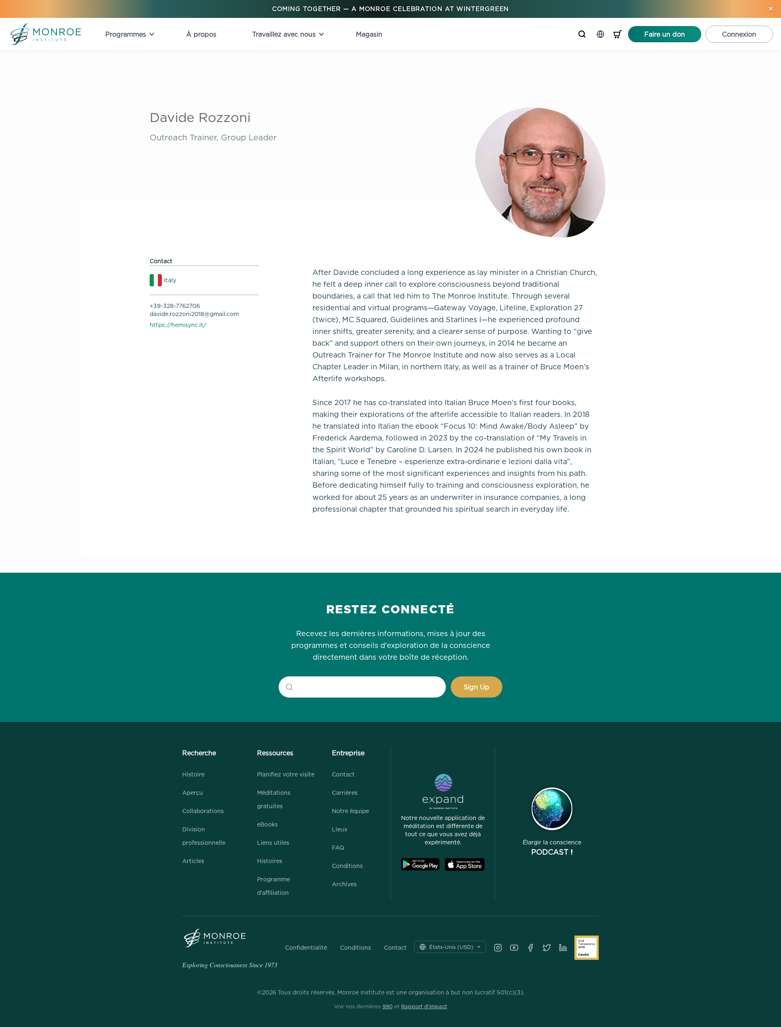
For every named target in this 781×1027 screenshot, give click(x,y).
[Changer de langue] (600, 34)
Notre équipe (350, 811)
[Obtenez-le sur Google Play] (420, 864)
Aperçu (192, 792)
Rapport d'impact (424, 1006)
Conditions (347, 866)
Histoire (193, 774)
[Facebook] (530, 948)
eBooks (267, 824)
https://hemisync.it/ (178, 325)
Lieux (339, 829)
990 (387, 1006)
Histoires (269, 861)
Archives (344, 884)
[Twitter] (547, 948)
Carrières (345, 792)
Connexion (739, 34)
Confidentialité (306, 948)
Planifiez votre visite (285, 774)
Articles (193, 861)
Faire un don (664, 34)
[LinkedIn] (563, 948)
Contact (343, 774)
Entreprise (348, 753)
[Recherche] (582, 34)
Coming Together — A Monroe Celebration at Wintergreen (390, 8)
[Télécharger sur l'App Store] (465, 864)
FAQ (338, 847)
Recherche (199, 753)
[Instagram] (498, 948)
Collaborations (203, 811)
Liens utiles (273, 842)
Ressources (275, 753)
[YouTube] (514, 948)
